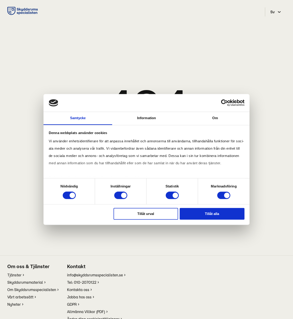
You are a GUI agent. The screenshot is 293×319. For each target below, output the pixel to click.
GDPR (72, 304)
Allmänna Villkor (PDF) (86, 312)
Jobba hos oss (79, 297)
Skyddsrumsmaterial (25, 282)
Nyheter (14, 304)
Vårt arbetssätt (20, 297)
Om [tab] (215, 118)
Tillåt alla (212, 214)
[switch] (120, 195)
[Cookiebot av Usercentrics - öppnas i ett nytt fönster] (224, 102)
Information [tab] (146, 118)
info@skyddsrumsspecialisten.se (95, 275)
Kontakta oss (78, 290)
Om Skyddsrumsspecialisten (31, 290)
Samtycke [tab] (78, 118)
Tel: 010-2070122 (81, 282)
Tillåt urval (145, 214)
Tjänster (14, 275)
